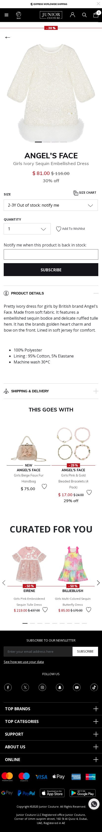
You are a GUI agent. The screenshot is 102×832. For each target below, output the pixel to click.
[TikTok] (94, 687)
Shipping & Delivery (30, 391)
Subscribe (85, 651)
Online (12, 759)
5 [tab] (54, 625)
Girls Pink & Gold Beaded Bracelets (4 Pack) (73, 481)
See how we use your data (24, 661)
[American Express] (76, 776)
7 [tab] (69, 625)
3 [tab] (39, 625)
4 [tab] (47, 625)
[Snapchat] (59, 687)
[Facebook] (8, 687)
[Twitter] (25, 687)
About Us (15, 747)
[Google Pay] (7, 792)
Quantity (12, 219)
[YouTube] (76, 687)
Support (14, 734)
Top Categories (22, 721)
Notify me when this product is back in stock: (45, 245)
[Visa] (41, 776)
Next (98, 583)
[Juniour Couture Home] (51, 14)
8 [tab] (77, 625)
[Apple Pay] (58, 776)
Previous (3, 583)
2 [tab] (32, 625)
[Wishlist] (44, 486)
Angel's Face (51, 155)
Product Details (27, 293)
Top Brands (17, 709)
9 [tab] (84, 625)
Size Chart (87, 192)
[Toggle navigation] (6, 15)
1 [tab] (25, 625)
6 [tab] (62, 625)
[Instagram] (42, 687)
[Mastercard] (7, 776)
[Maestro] (24, 776)
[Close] (98, 3)
